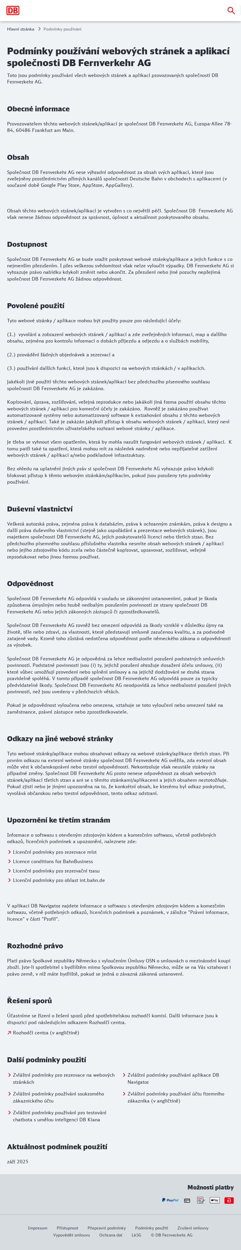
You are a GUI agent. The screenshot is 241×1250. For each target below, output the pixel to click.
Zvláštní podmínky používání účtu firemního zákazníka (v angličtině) (176, 1097)
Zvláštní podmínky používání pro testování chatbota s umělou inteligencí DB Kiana (59, 1116)
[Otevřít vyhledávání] (231, 10)
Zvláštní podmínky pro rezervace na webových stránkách (64, 1078)
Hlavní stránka (20, 28)
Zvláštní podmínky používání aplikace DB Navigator (173, 1078)
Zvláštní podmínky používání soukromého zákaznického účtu (58, 1097)
